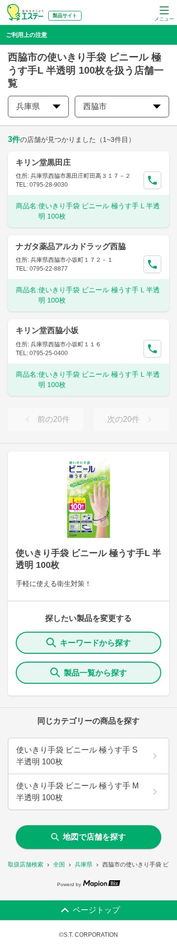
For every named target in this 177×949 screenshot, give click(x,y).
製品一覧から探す (95, 673)
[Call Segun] (152, 180)
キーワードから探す (95, 643)
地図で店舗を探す (94, 837)
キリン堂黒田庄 (43, 162)
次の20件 (123, 419)
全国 (59, 864)
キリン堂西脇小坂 (47, 330)
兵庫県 (83, 864)
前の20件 (53, 419)
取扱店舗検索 (25, 864)
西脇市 (95, 106)
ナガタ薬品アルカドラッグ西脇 (71, 246)
